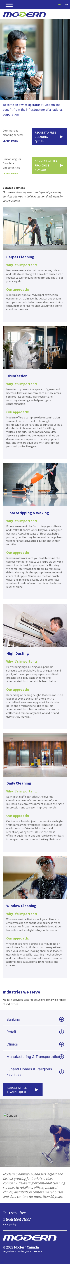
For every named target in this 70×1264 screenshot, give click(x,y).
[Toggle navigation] (9, 5)
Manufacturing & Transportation (33, 1057)
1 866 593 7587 (17, 1219)
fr (67, 4)
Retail (11, 1032)
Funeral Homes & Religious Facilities (29, 1072)
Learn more (10, 140)
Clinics (12, 1044)
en (59, 4)
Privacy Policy (9, 1224)
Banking (13, 1019)
